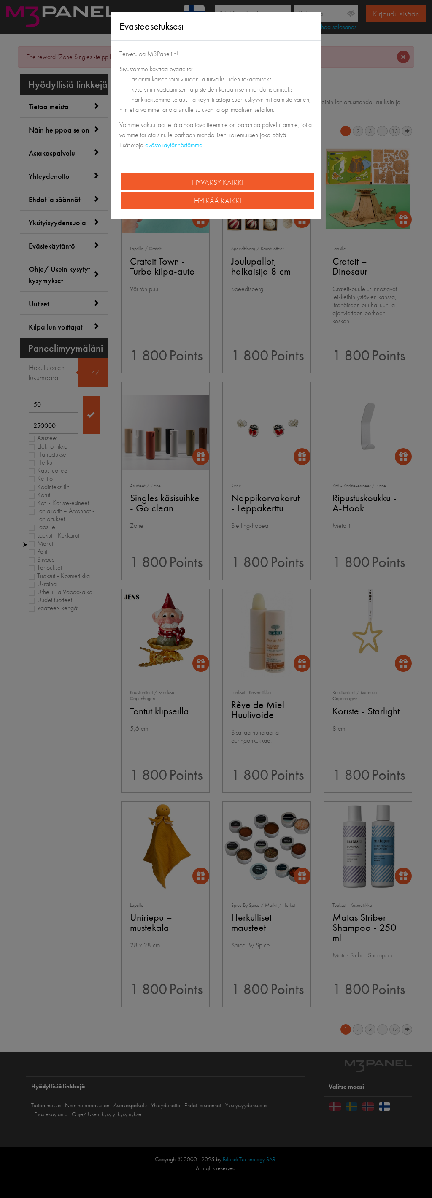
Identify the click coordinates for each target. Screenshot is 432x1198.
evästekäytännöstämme (173, 145)
